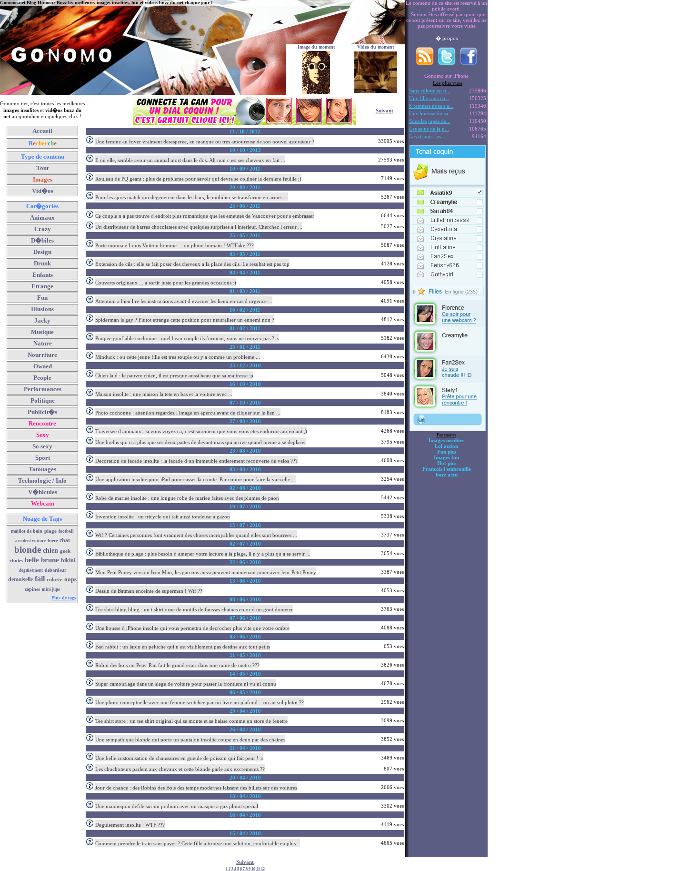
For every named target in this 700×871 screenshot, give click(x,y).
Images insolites (446, 440)
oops (70, 579)
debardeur (55, 570)
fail (40, 579)
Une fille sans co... (429, 98)
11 (258, 869)
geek (65, 551)
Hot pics (446, 463)
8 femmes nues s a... (431, 106)
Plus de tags (63, 597)
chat (65, 540)
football (66, 531)
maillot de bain (26, 531)
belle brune (42, 560)
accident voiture (30, 540)
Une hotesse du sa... (430, 113)
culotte (54, 579)
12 (263, 869)
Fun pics (446, 452)
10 (253, 869)
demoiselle (20, 579)
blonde (27, 550)
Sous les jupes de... (429, 121)
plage (50, 531)
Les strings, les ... (428, 136)
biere (53, 540)
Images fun (446, 457)
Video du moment (375, 47)
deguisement (31, 570)
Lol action (446, 446)
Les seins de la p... (429, 129)
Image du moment (316, 47)
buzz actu (447, 474)
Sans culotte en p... (429, 90)
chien (50, 550)
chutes (16, 560)
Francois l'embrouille (446, 469)
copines (32, 589)
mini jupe (51, 589)
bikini (68, 560)
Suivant (384, 110)
